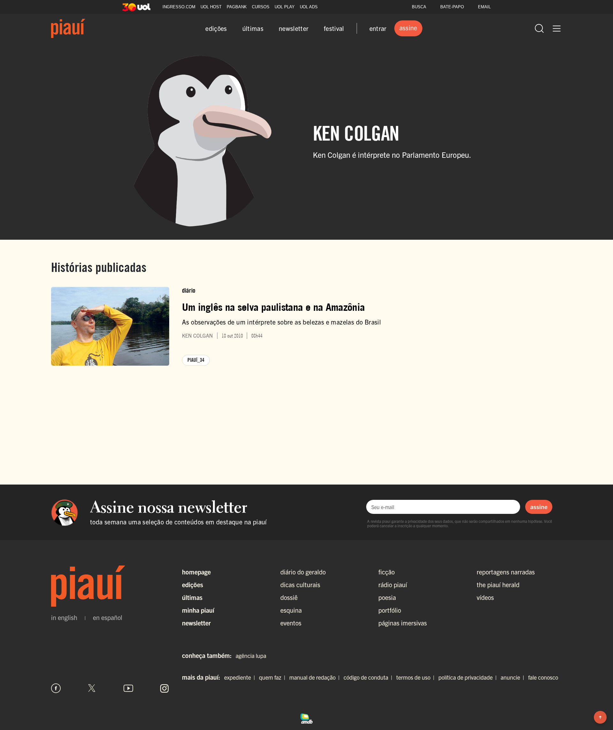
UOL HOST (211, 6)
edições (216, 28)
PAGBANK (237, 6)
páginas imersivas (402, 623)
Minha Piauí (198, 610)
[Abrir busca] (539, 28)
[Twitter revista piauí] (92, 688)
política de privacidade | (468, 677)
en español (107, 617)
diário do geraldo (303, 572)
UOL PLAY (285, 6)
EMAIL (484, 6)
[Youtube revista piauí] (128, 688)
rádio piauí (392, 584)
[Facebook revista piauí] (56, 688)
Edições (192, 584)
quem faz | (273, 677)
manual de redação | (315, 677)
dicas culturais (300, 584)
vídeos (485, 597)
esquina (291, 610)
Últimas (192, 597)
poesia (387, 597)
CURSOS (260, 6)
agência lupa (251, 655)
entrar (378, 28)
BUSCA (419, 6)
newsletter (293, 28)
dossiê (289, 597)
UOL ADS (309, 6)
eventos (290, 623)
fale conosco (543, 677)
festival (334, 28)
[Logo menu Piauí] (68, 28)
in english (64, 617)
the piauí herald (498, 584)
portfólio (389, 610)
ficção (386, 572)
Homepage (196, 572)
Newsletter (196, 623)
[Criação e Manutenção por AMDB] (306, 717)
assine (539, 506)
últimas (252, 28)
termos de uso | (416, 677)
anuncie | (514, 677)
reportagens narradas (506, 572)
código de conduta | (369, 677)
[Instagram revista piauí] (164, 688)
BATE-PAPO (452, 6)
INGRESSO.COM (179, 6)
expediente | (241, 677)
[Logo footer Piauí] (110, 586)
